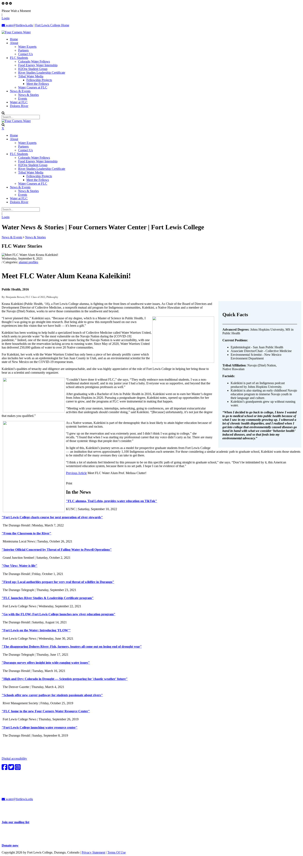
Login (5, 18)
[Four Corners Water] (16, 32)
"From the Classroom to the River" (26, 533)
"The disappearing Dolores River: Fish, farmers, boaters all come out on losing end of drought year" (72, 646)
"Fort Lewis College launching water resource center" (40, 727)
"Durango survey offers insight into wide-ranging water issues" (46, 662)
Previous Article (76, 473)
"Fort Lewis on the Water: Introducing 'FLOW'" (36, 630)
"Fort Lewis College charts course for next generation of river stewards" (52, 517)
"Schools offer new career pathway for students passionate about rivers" (52, 695)
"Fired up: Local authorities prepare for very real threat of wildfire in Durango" (58, 582)
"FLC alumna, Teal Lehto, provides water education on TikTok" (111, 501)
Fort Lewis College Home (52, 25)
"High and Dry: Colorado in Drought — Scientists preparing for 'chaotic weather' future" (65, 679)
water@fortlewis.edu (19, 25)
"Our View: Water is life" (19, 565)
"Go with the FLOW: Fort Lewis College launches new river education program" (58, 614)
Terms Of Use (116, 852)
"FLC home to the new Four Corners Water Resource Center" (46, 711)
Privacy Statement (93, 852)
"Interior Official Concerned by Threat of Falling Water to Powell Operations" (57, 549)
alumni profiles (28, 262)
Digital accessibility (14, 758)
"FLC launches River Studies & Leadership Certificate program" (48, 598)
